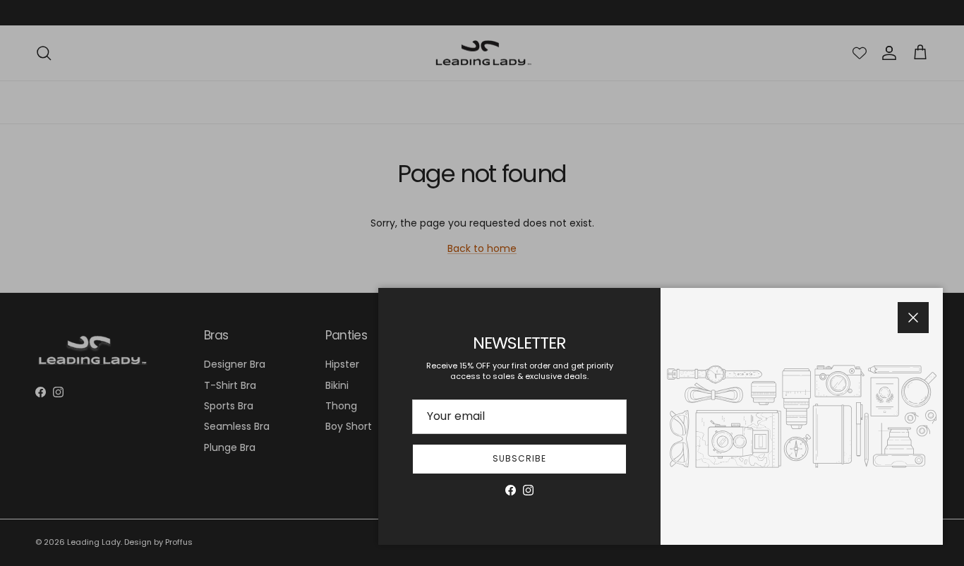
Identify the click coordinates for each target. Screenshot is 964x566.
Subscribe (519, 458)
